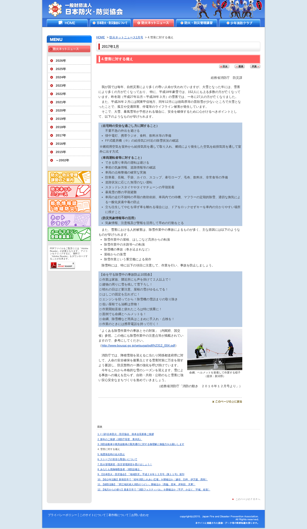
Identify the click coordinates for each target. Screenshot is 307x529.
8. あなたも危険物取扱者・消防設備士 (120, 469)
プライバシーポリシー (62, 515)
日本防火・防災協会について (110, 23)
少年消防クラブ (239, 23)
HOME (67, 23)
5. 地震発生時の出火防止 (111, 454)
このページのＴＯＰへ (248, 499)
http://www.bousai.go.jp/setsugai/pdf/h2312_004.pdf (138, 345)
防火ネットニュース (153, 23)
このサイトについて (93, 515)
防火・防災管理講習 (196, 23)
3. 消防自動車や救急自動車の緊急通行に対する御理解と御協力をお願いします (141, 444)
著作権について (118, 515)
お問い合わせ (140, 515)
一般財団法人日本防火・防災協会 (89, 9)
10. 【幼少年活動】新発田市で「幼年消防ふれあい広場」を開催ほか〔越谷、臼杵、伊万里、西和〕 (153, 479)
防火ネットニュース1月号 (126, 37)
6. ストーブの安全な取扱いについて (117, 459)
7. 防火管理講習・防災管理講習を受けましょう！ (125, 464)
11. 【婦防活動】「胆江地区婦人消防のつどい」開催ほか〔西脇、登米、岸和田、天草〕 (147, 484)
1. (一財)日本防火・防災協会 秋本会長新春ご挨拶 (126, 434)
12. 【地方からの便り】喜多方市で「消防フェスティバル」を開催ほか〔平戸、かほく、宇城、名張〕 (154, 489)
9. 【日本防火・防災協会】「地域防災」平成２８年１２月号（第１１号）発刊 (141, 474)
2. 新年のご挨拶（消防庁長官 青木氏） (120, 439)
